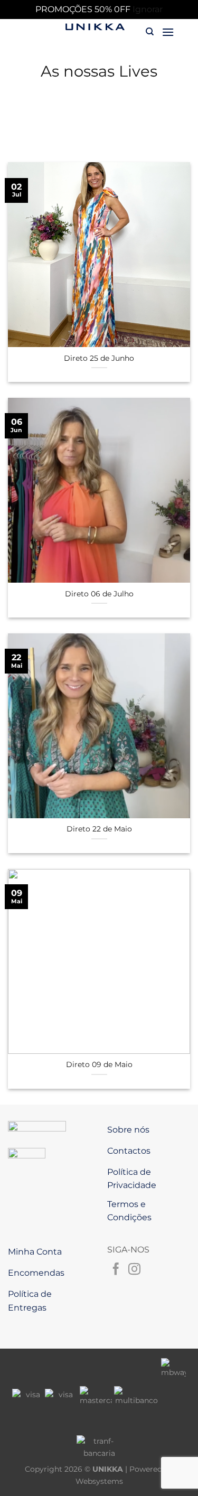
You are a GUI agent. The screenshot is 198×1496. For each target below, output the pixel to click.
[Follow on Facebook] (116, 1270)
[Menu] (168, 32)
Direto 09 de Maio (99, 1064)
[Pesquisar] (150, 32)
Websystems (99, 1481)
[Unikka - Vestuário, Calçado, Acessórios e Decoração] (95, 27)
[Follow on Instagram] (134, 1270)
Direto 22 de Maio (99, 829)
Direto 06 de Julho (99, 594)
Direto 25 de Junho (99, 358)
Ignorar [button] (148, 9)
